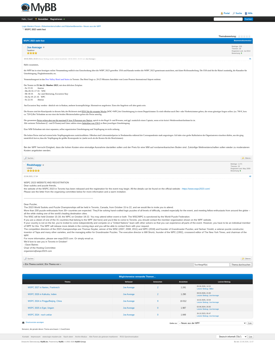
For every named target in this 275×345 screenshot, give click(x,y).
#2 (250, 176)
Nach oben (68, 337)
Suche (239, 13)
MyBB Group (80, 342)
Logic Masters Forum (31, 26)
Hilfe (250, 13)
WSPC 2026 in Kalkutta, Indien (42, 294)
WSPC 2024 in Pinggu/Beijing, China (45, 301)
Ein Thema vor (52, 264)
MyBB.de (44, 342)
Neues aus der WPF (92, 26)
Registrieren (56, 19)
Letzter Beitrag (202, 289)
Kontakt (25, 337)
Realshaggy (34, 165)
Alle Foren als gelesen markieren (103, 337)
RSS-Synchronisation (129, 337)
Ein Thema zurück (34, 264)
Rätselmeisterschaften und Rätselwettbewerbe (62, 26)
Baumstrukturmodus (242, 40)
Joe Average (34, 47)
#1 (250, 59)
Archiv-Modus (81, 337)
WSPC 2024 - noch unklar (40, 315)
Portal (227, 13)
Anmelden (43, 19)
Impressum (35, 337)
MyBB (61, 342)
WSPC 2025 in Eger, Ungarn (41, 308)
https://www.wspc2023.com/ (196, 188)
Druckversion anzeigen (35, 322)
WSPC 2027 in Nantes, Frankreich (44, 287)
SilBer (211, 289)
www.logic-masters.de (51, 337)
